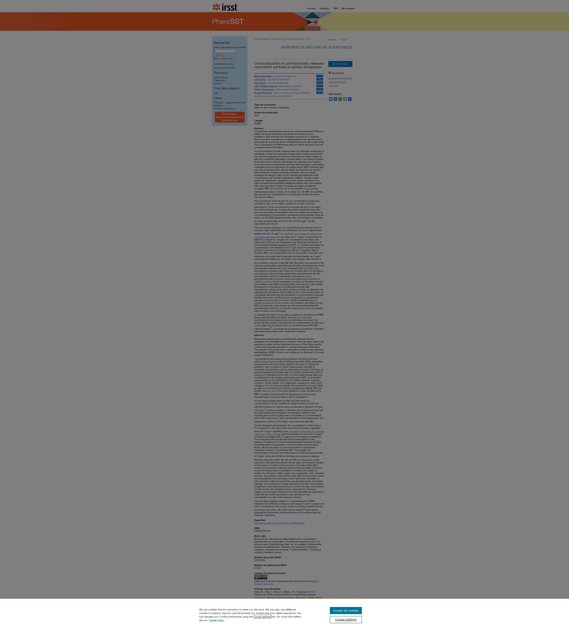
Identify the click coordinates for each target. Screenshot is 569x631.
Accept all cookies (346, 610)
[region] (284, 614)
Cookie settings (262, 616)
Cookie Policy (216, 620)
